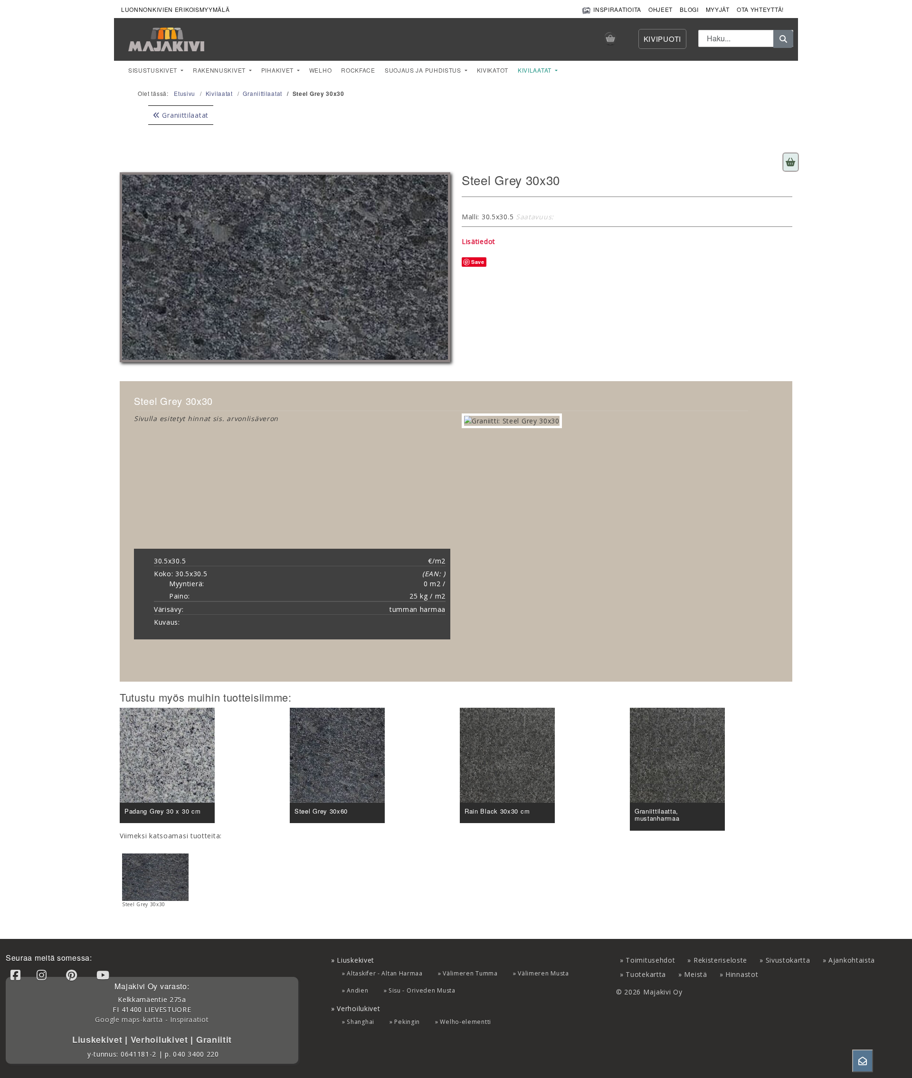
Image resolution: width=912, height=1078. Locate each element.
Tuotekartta (646, 974)
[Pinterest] (73, 974)
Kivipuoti (662, 39)
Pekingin (407, 1022)
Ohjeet (660, 9)
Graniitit (212, 1039)
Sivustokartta (788, 960)
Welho (320, 70)
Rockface (358, 70)
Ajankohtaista (851, 960)
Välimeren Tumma (470, 973)
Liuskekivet (98, 1039)
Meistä (695, 974)
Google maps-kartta (129, 1019)
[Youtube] (104, 974)
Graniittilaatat (184, 115)
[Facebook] (17, 974)
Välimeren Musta (543, 973)
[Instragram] (43, 974)
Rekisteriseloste (720, 960)
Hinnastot (741, 974)
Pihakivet (278, 70)
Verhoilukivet (161, 1039)
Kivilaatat (535, 70)
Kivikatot (492, 70)
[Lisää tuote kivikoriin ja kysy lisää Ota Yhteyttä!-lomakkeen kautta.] (790, 162)
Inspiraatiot (189, 1019)
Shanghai (360, 1022)
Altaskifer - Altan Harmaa (385, 973)
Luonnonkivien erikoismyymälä (175, 9)
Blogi (689, 9)
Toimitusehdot (650, 960)
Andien (357, 990)
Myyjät (718, 9)
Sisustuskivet (153, 70)
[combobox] (745, 38)
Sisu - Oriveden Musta (422, 990)
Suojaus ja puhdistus (424, 70)
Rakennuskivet (220, 70)
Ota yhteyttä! (760, 9)
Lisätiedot (478, 241)
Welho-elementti (465, 1022)
